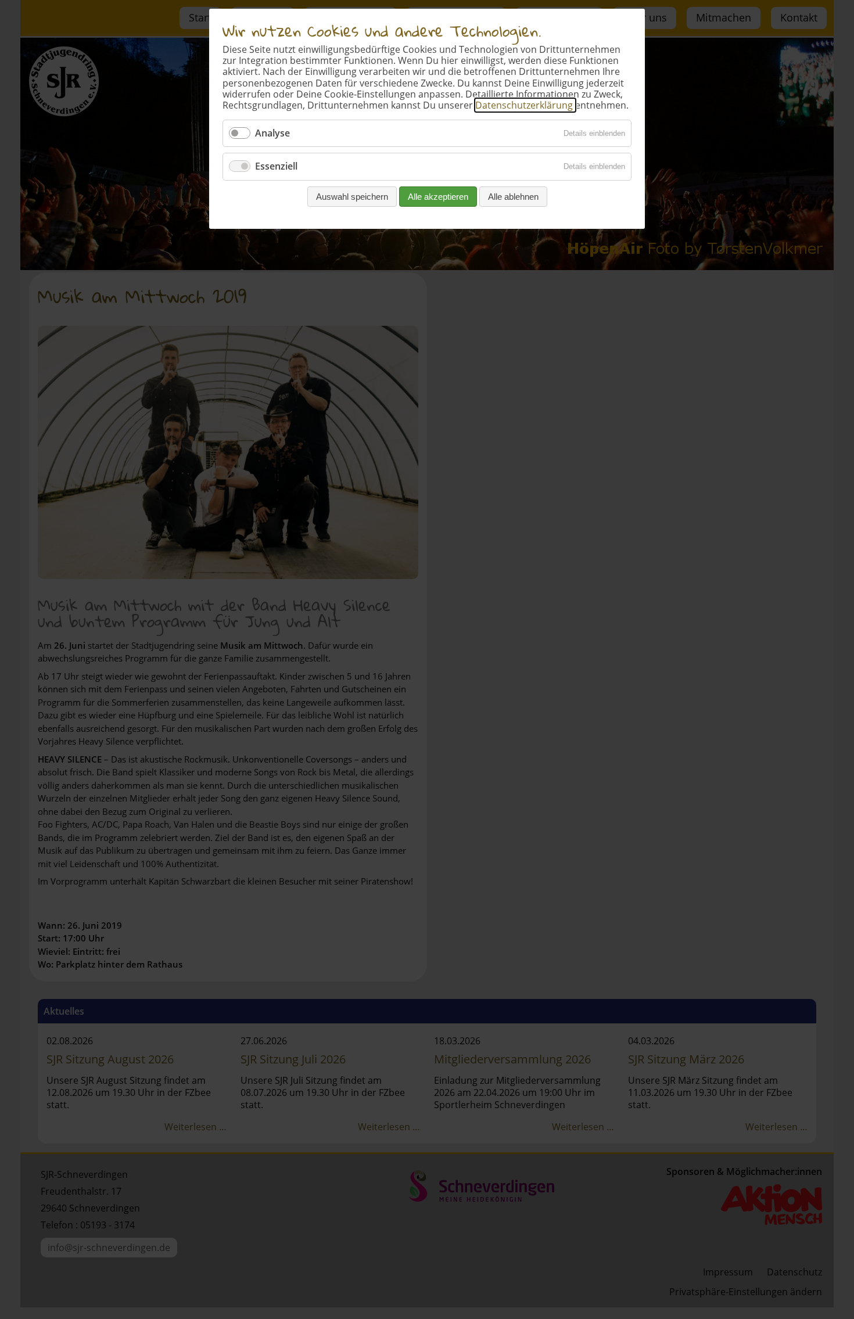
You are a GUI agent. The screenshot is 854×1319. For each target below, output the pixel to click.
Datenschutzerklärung (525, 105)
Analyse (272, 133)
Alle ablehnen (513, 197)
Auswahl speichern (352, 197)
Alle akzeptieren (438, 197)
